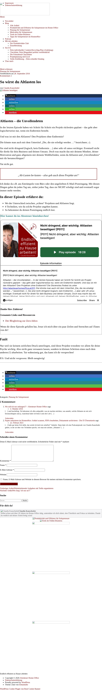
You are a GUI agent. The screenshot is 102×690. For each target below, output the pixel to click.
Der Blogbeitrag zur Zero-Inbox (21, 320)
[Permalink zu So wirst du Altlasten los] (9, 90)
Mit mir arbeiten (11, 41)
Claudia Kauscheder (11, 88)
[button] (10, 95)
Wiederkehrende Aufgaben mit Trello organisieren (26, 488)
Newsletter (9, 21)
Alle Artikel (14, 25)
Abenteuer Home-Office (29, 678)
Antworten (9, 418)
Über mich (9, 61)
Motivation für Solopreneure (21, 32)
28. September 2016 (22, 74)
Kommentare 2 (6, 76)
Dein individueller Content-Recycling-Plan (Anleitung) (31, 50)
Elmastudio (23, 685)
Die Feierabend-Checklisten (21, 54)
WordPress (26, 682)
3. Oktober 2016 (16, 409)
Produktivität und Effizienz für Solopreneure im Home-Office (34, 28)
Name (3, 465)
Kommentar (5, 461)
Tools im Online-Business (20, 34)
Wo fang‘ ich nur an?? (15, 491)
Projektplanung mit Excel (20, 57)
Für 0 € (8, 48)
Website (3, 475)
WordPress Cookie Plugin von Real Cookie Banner (20, 689)
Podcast (8, 39)
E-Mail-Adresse (7, 470)
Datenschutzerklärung (13, 680)
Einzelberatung (16, 46)
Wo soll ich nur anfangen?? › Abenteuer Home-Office (26, 407)
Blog (7, 23)
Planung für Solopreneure (20, 30)
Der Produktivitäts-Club (19, 43)
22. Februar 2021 (17, 423)
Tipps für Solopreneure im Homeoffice (25, 37)
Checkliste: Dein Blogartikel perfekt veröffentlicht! (30, 52)
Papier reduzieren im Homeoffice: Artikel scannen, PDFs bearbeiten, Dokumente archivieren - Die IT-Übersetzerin (50, 420)
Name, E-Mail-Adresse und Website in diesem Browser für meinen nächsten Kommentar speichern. (42, 479)
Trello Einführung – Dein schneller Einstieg (27, 59)
